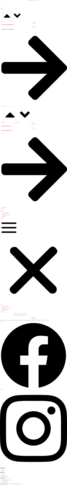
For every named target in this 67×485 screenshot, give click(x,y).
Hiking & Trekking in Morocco (7, 308)
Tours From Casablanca (6, 212)
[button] (33, 261)
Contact (2, 218)
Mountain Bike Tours (5, 215)
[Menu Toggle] (0, 7)
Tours (2, 211)
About (2, 217)
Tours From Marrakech (6, 213)
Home (2, 210)
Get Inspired (3, 216)
